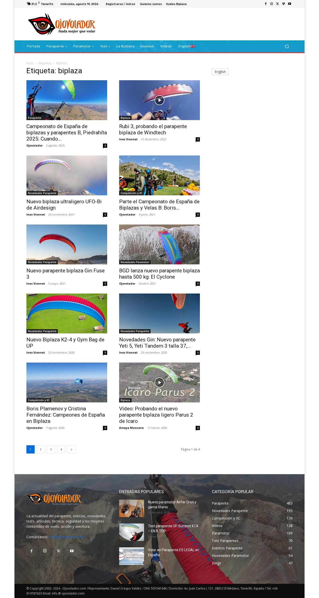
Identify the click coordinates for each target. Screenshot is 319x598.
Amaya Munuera (131, 428)
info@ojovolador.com (66, 536)
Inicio (30, 63)
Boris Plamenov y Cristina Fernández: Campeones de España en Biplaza (65, 415)
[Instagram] (272, 4)
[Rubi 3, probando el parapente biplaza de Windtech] (159, 100)
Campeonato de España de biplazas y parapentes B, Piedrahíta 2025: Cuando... (66, 132)
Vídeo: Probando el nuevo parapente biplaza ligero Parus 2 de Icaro (156, 415)
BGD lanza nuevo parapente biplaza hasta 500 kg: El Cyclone (159, 274)
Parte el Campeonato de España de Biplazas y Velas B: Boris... (159, 205)
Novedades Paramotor (135, 262)
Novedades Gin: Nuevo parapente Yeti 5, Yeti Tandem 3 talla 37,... (157, 343)
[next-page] (71, 449)
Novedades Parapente (42, 193)
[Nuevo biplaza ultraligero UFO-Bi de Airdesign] (66, 175)
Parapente (34, 118)
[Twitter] (278, 4)
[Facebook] (266, 4)
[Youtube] (290, 4)
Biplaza (125, 118)
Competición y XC (131, 193)
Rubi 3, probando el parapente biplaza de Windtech (153, 129)
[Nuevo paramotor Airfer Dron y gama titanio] (131, 508)
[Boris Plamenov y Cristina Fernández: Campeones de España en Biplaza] (66, 382)
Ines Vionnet (128, 139)
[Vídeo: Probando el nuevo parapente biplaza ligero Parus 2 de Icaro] (159, 382)
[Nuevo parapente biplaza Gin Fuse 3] (66, 244)
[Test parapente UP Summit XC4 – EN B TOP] (131, 532)
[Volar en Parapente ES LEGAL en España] (131, 556)
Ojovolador (34, 145)
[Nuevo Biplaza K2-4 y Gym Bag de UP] (66, 313)
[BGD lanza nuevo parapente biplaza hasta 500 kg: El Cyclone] (159, 244)
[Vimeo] (284, 4)
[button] (287, 46)
